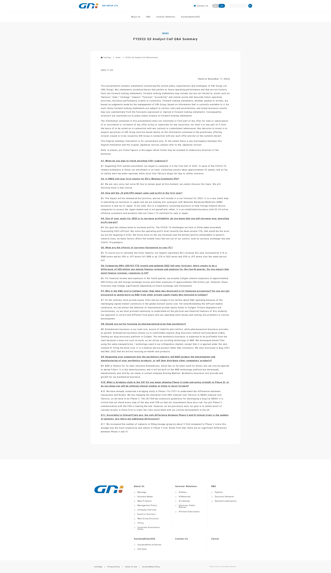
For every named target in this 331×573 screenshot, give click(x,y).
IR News (183, 492)
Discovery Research (224, 497)
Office (141, 523)
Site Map (98, 567)
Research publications (226, 501)
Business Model (145, 497)
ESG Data (142, 549)
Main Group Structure (148, 518)
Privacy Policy (114, 567)
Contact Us (202, 6)
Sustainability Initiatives (149, 545)
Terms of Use (131, 567)
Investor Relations (165, 17)
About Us (136, 17)
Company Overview (147, 510)
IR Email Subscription (189, 512)
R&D (148, 17)
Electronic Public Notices (187, 506)
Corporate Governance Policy (149, 528)
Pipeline (219, 492)
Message (142, 492)
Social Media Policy (151, 567)
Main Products (145, 501)
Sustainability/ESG (190, 17)
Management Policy (147, 505)
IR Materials (185, 497)
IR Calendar (184, 501)
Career (215, 539)
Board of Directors (147, 514)
